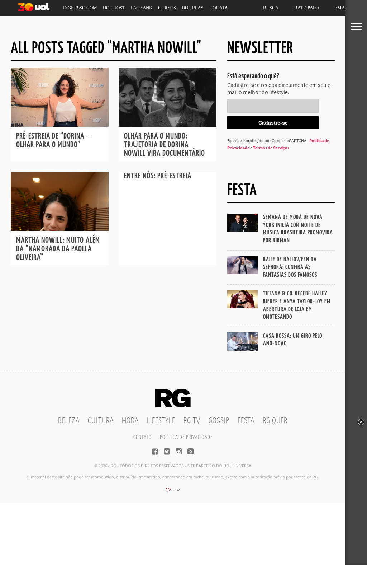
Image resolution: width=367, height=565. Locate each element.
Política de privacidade (186, 437)
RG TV (192, 421)
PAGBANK (141, 7)
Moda (130, 421)
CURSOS (167, 7)
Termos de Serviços (271, 147)
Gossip (219, 421)
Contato (142, 437)
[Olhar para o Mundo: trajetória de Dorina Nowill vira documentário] (167, 124)
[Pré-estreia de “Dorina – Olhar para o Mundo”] (60, 124)
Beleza (69, 421)
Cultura (101, 421)
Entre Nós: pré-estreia (157, 176)
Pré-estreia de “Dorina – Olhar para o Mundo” (53, 140)
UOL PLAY (193, 7)
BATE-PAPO (306, 7)
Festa (246, 421)
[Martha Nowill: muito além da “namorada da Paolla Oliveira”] (60, 228)
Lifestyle (161, 421)
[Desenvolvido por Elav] (173, 492)
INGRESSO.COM (80, 7)
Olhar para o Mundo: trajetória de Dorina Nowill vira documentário (164, 145)
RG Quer (275, 421)
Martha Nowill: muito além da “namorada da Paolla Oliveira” (58, 249)
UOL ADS (218, 7)
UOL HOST (114, 7)
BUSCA (270, 7)
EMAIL (341, 7)
